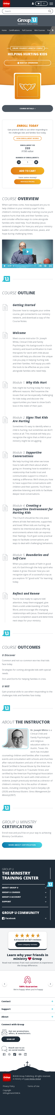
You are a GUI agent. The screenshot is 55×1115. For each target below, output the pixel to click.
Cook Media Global (32, 1079)
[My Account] (33, 3)
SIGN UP (11, 1039)
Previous (4, 984)
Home (4, 30)
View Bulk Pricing (27, 182)
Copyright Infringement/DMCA (11, 1091)
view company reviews (27, 944)
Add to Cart (27, 170)
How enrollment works (27, 138)
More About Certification (22, 845)
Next (50, 984)
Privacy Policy (9, 1086)
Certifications (14, 30)
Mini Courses (39, 30)
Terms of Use (33, 1086)
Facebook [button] (10, 918)
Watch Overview (28, 63)
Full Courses (27, 30)
